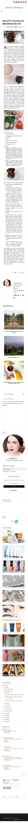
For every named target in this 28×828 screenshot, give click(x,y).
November (7, 691)
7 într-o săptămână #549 (10, 731)
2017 (5, 685)
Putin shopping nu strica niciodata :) (13, 647)
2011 (5, 721)
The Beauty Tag (8, 765)
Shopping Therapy (8, 737)
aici (21, 230)
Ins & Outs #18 (8, 698)
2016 (5, 687)
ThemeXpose (22, 819)
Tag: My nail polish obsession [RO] (14, 558)
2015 (5, 713)
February (7, 709)
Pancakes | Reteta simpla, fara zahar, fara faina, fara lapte (14, 383)
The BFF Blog (7, 747)
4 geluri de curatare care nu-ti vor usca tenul (13, 662)
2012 (5, 719)
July (6, 693)
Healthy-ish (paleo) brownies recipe (14, 696)
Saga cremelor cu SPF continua (13, 632)
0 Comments (20, 26)
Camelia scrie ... (8, 729)
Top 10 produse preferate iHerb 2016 (14, 694)
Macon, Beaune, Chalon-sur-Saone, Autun (14, 332)
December (7, 689)
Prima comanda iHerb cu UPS (13, 543)
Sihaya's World (14, 818)
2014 (5, 715)
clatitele (11, 88)
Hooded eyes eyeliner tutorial (13, 617)
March (6, 707)
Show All (23, 774)
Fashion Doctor (8, 756)
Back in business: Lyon (14, 357)
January (7, 711)
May (6, 703)
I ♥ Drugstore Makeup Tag (13, 602)
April (6, 705)
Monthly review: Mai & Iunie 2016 (13, 700)
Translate (13, 471)
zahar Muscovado (13, 140)
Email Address (6, 782)
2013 (5, 717)
